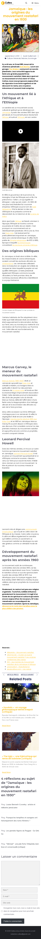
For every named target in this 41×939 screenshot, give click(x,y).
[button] (26, 3)
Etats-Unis (9, 233)
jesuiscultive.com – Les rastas (19, 669)
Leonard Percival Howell (23, 453)
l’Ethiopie (20, 117)
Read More (6, 725)
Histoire (24, 58)
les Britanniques (24, 243)
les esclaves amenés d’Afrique (24, 245)
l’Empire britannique (18, 240)
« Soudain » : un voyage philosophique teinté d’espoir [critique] (17, 709)
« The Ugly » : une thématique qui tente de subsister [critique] (19, 757)
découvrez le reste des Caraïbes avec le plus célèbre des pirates (19, 607)
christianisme (7, 263)
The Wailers (14, 69)
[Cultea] (7, 3)
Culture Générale (14, 58)
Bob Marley (25, 67)
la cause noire (18, 390)
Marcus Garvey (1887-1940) (13, 381)
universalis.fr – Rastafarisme (18, 667)
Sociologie (32, 58)
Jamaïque (6, 112)
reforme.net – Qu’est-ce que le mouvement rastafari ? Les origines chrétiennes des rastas (21, 657)
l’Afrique (5, 117)
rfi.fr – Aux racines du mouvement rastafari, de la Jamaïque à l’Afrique (21, 663)
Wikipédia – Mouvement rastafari (20, 652)
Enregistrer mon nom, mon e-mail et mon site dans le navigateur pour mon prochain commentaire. (22, 911)
